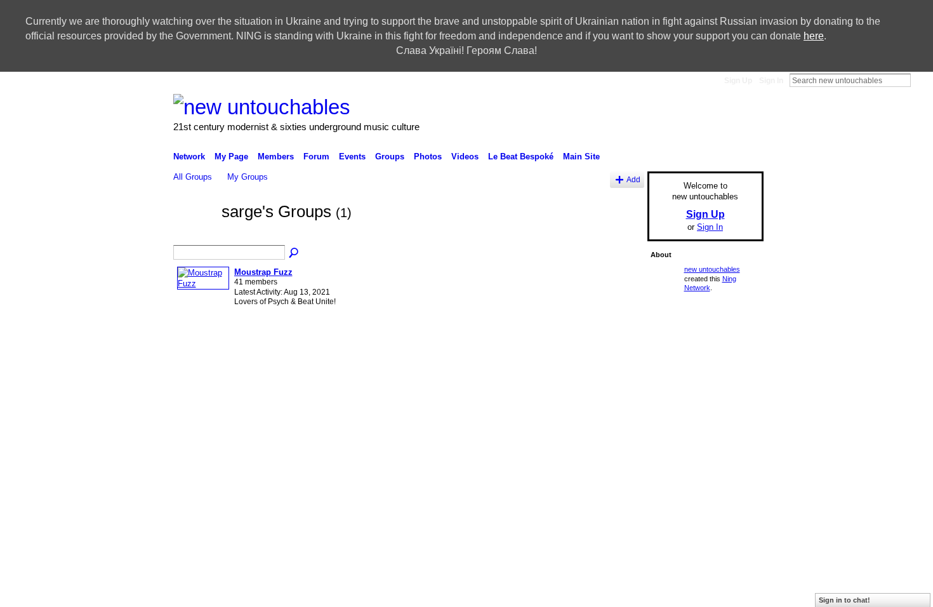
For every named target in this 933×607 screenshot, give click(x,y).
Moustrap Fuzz (263, 272)
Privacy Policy (673, 443)
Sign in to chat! (844, 600)
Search (921, 80)
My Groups (247, 177)
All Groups (192, 177)
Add (633, 179)
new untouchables (712, 269)
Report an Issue (612, 443)
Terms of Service (735, 443)
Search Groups (294, 253)
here (814, 35)
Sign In (771, 80)
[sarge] (193, 235)
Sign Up (738, 80)
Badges (561, 443)
